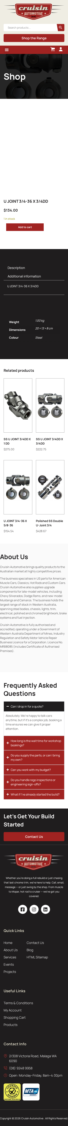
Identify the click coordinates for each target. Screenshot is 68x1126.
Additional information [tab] (24, 276)
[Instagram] (34, 909)
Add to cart (25, 227)
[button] (7, 50)
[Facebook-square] (22, 909)
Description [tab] (16, 268)
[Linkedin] (45, 909)
